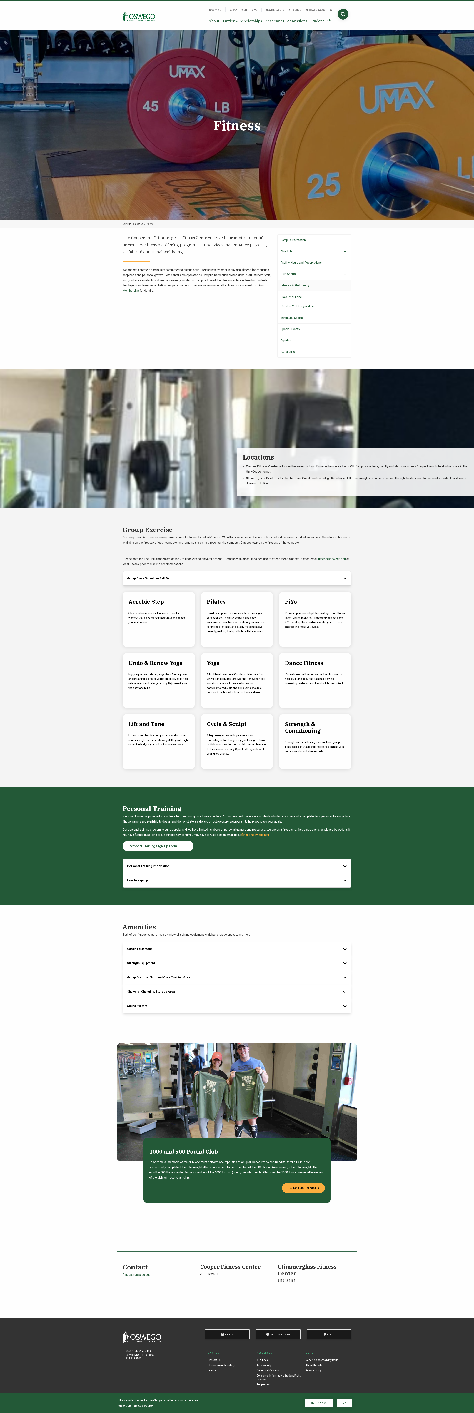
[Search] (343, 14)
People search (265, 1384)
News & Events (275, 10)
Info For (213, 10)
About (214, 21)
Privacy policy (313, 1370)
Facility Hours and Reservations (301, 262)
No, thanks (319, 1403)
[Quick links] (330, 10)
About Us (286, 251)
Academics (274, 21)
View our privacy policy (136, 1406)
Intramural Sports (292, 318)
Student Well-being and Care (299, 306)
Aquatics (286, 340)
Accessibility (264, 1365)
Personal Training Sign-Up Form (153, 846)
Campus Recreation (133, 224)
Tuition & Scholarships (242, 21)
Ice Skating (288, 351)
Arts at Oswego (316, 10)
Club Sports (288, 274)
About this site (314, 1365)
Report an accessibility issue (322, 1360)
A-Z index (262, 1360)
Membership (131, 290)
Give (254, 10)
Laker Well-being (292, 297)
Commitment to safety (221, 1365)
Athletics (294, 10)
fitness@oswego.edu (332, 559)
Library (212, 1370)
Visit (244, 10)
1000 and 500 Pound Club (303, 1188)
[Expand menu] (345, 251)
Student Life (321, 21)
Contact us (214, 1360)
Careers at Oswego (268, 1370)
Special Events (290, 329)
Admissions (297, 21)
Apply (233, 10)
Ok (344, 1403)
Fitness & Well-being (295, 285)
